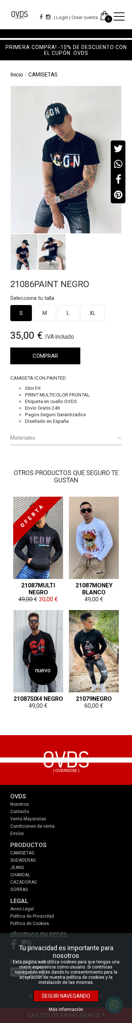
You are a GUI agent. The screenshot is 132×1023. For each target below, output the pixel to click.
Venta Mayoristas (28, 818)
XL (92, 313)
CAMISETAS (22, 852)
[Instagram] (47, 17)
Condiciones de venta (32, 826)
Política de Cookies (29, 923)
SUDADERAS (23, 860)
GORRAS (19, 889)
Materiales (22, 438)
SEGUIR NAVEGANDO (66, 996)
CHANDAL (20, 874)
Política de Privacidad (32, 916)
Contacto (19, 811)
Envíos (17, 833)
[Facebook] (40, 17)
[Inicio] (19, 14)
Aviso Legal (22, 908)
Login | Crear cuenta (77, 17)
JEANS (17, 867)
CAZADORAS (23, 882)
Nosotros (19, 804)
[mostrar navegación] (119, 17)
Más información (66, 1009)
